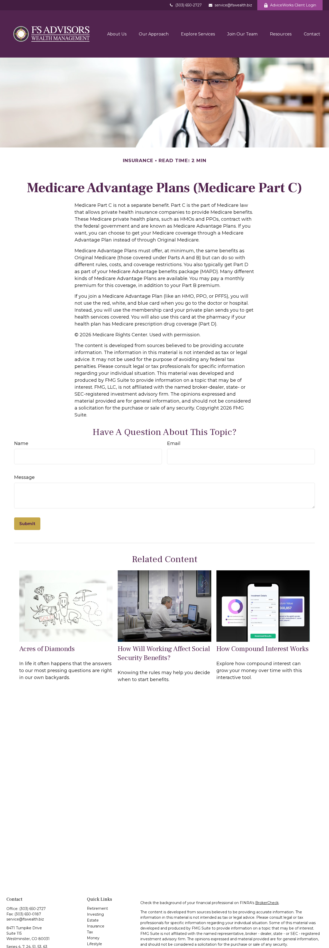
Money (93, 938)
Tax (90, 932)
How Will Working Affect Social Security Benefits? (164, 653)
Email (173, 443)
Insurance (95, 926)
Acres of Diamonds (47, 648)
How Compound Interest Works (262, 648)
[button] (117, 34)
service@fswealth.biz (233, 5)
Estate (93, 920)
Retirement (97, 908)
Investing (95, 914)
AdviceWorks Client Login (293, 5)
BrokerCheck (267, 902)
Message (24, 477)
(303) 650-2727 (188, 5)
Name (21, 443)
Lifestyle (94, 944)
